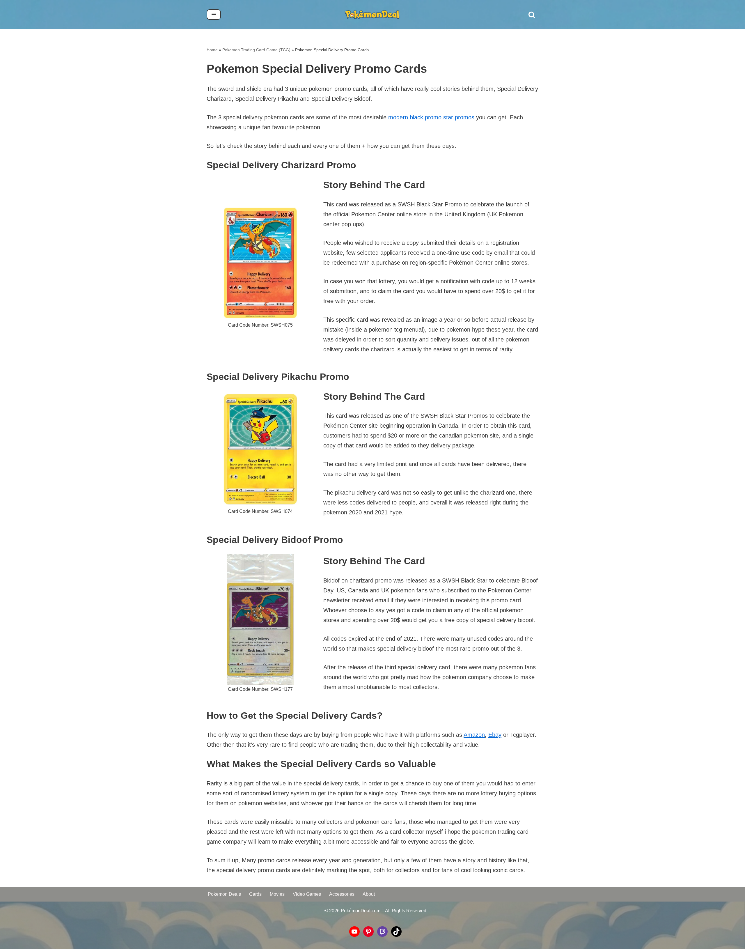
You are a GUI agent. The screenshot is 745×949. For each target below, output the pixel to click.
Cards (255, 894)
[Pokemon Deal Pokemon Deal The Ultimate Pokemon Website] (372, 14)
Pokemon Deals (224, 894)
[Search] (531, 14)
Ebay (494, 735)
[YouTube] (354, 931)
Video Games (307, 894)
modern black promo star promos (431, 117)
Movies (277, 894)
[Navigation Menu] (214, 14)
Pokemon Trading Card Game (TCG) (256, 49)
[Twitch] (382, 931)
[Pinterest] (368, 931)
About (369, 894)
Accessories (341, 894)
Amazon (474, 735)
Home (212, 49)
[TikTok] (396, 931)
